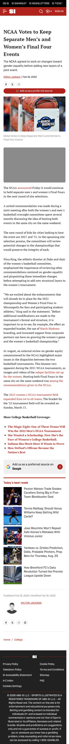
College (18, 640)
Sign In (59, 11)
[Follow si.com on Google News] (60, 466)
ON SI (6, 3)
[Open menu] (5, 11)
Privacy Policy (10, 664)
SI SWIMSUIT (19, 3)
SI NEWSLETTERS (39, 3)
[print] (25, 622)
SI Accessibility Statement (17, 675)
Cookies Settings (12, 686)
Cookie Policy (47, 664)
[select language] (49, 11)
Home (7, 640)
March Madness (50, 329)
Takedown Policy (12, 669)
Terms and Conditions (52, 669)
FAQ (42, 680)
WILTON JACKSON (31, 603)
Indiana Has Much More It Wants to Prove (36, 444)
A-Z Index (8, 680)
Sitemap (44, 675)
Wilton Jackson (12, 77)
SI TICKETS (58, 3)
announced (25, 188)
